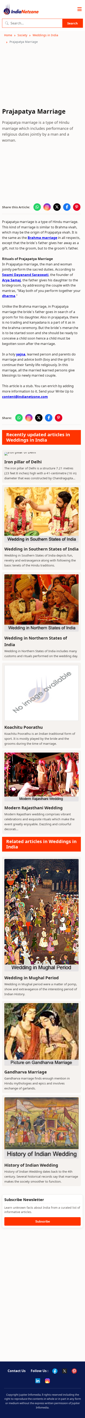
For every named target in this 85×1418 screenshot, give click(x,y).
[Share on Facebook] (67, 207)
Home (8, 35)
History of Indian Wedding (31, 1165)
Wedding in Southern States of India (41, 549)
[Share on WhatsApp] (37, 207)
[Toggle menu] (79, 9)
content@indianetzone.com (25, 396)
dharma (8, 296)
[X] (64, 1371)
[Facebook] (55, 1371)
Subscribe (42, 1221)
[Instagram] (47, 1380)
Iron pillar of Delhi (23, 462)
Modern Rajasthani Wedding (33, 808)
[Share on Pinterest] (76, 207)
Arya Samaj (11, 280)
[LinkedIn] (37, 1380)
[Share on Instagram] (47, 207)
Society (22, 35)
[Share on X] (57, 207)
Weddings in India (45, 35)
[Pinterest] (74, 1371)
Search (72, 23)
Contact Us (17, 1371)
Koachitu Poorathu (23, 727)
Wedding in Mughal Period (31, 978)
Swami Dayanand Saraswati (25, 274)
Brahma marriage (42, 237)
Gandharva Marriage (25, 1072)
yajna (20, 354)
